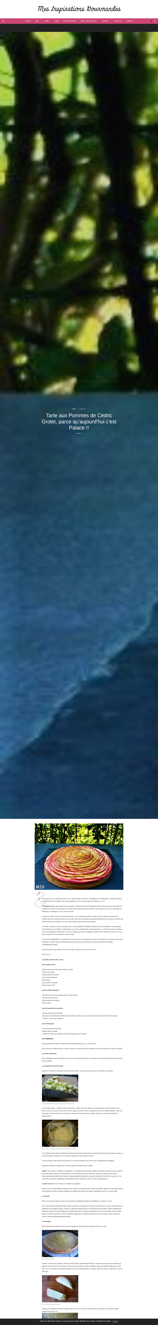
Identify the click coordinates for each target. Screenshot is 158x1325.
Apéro (57, 21)
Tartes (74, 409)
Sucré (47, 21)
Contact (129, 21)
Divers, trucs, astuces (88, 21)
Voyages (105, 21)
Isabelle (79, 433)
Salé (37, 21)
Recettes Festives (69, 21)
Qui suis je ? (118, 21)
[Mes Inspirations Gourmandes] (79, 9)
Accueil (28, 21)
